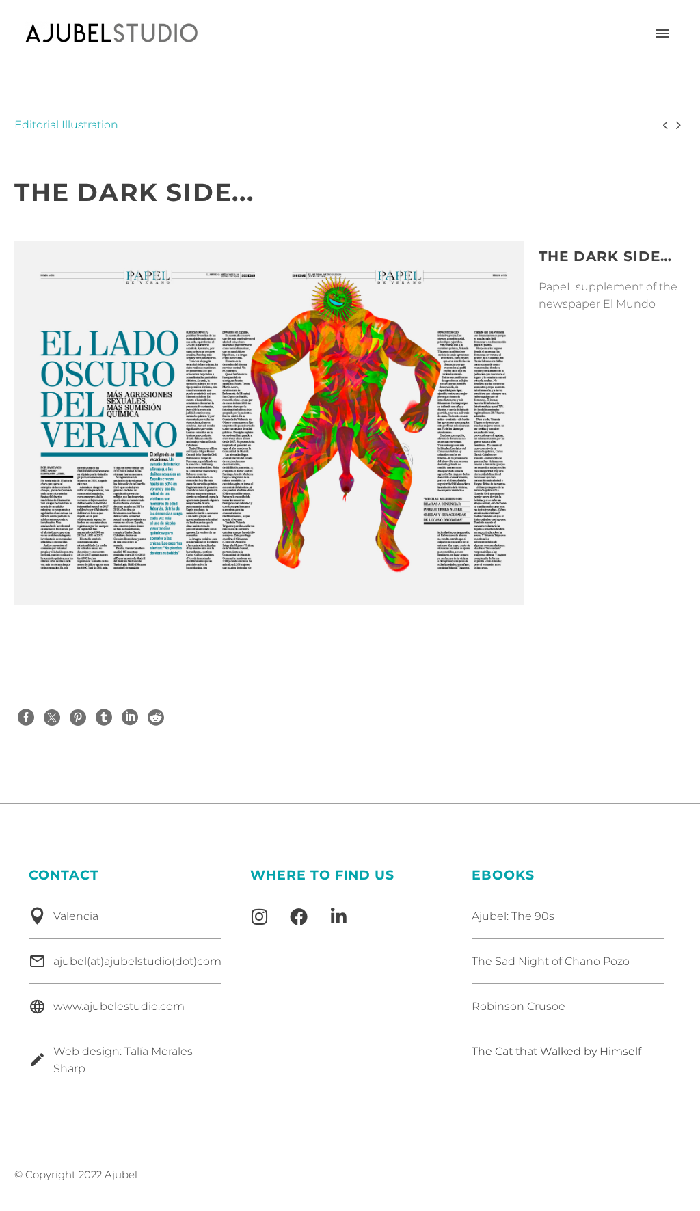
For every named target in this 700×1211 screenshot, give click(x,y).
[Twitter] (52, 717)
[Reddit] (156, 717)
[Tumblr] (104, 717)
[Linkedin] (338, 916)
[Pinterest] (78, 717)
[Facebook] (26, 717)
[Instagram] (259, 916)
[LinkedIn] (130, 717)
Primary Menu (662, 34)
